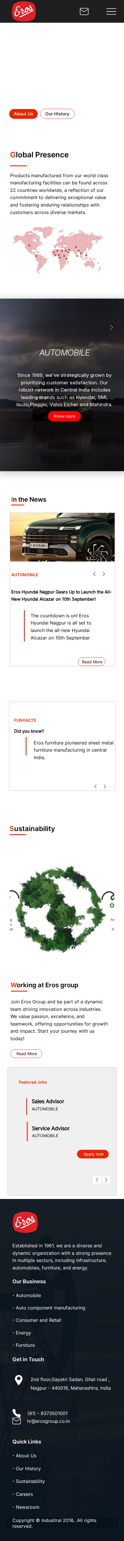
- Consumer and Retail (36, 1320)
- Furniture (23, 1345)
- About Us (24, 1455)
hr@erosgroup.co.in (48, 1421)
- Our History (26, 1468)
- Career (21, 1494)
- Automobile (26, 1295)
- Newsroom (26, 1507)
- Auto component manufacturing (48, 1308)
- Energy (21, 1333)
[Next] (104, 574)
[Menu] (111, 11)
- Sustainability (28, 1481)
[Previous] (94, 574)
